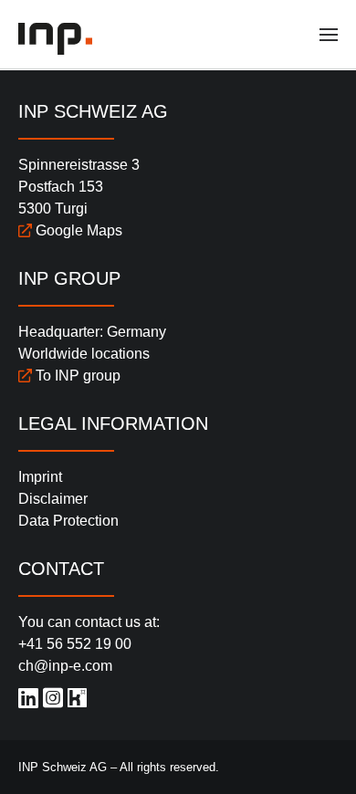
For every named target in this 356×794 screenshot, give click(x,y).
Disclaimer (53, 499)
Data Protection (68, 520)
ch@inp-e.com (65, 666)
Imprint (40, 477)
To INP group (76, 375)
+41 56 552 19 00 (74, 644)
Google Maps (77, 230)
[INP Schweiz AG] (56, 39)
